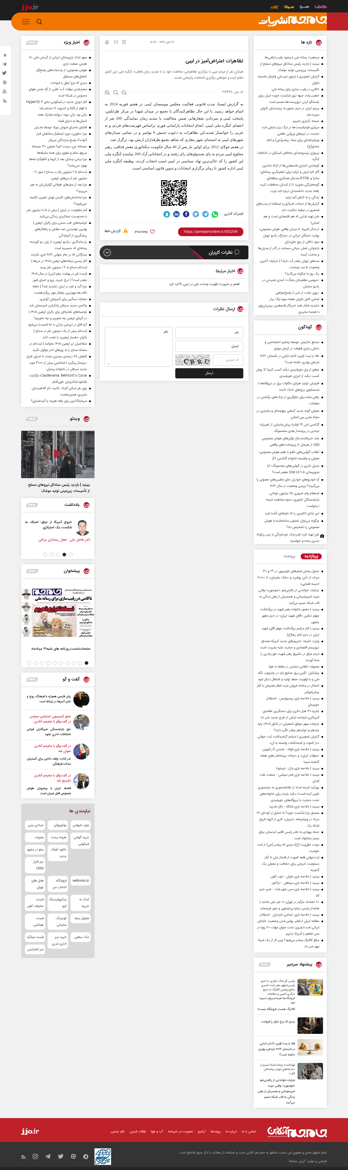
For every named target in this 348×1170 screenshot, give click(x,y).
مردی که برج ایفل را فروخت (278, 1021)
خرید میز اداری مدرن (59, 940)
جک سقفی (81, 937)
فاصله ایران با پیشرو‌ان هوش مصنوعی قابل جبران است (49, 791)
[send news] (116, 42)
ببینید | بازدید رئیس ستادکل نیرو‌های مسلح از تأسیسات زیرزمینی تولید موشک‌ (59, 488)
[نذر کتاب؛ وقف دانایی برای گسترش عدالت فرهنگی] (81, 755)
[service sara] (304, 7)
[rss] (5, 102)
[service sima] (289, 7)
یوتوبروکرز (60, 825)
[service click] (275, 7)
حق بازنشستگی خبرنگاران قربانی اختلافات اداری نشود (49, 732)
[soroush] (167, 214)
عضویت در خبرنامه (180, 1131)
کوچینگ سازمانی (61, 922)
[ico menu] (27, 21)
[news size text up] (107, 93)
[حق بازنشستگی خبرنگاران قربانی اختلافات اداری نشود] (81, 725)
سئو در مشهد (35, 849)
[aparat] (5, 83)
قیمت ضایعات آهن (35, 903)
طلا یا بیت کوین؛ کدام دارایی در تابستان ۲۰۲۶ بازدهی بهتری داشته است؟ (276, 1049)
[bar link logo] (29, 8)
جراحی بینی (36, 825)
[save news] (124, 42)
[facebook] (186, 214)
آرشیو (202, 1131)
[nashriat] (293, 22)
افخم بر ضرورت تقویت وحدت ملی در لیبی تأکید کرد (204, 284)
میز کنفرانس (35, 949)
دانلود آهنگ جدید (58, 853)
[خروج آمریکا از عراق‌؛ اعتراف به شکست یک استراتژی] (82, 527)
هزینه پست (58, 837)
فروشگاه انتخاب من (59, 884)
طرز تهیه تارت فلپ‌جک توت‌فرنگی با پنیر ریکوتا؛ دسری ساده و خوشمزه (288, 538)
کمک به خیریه (84, 903)
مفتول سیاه (82, 918)
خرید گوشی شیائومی (81, 841)
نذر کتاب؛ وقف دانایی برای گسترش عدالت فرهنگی (49, 761)
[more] (265, 964)
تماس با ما (249, 1131)
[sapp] (5, 92)
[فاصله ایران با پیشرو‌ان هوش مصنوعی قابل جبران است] (81, 784)
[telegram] (5, 65)
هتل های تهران (37, 884)
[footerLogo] (297, 1132)
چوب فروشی (81, 825)
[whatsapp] (215, 214)
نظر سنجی (118, 1131)
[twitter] (5, 74)
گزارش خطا (113, 231)
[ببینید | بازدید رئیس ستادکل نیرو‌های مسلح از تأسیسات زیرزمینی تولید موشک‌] (58, 454)
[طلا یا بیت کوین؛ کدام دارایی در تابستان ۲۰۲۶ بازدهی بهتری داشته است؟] (309, 1048)
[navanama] (321, 7)
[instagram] (5, 56)
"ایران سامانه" (297, 1161)
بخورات (39, 837)
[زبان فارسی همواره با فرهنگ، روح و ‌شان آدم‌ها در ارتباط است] (81, 699)
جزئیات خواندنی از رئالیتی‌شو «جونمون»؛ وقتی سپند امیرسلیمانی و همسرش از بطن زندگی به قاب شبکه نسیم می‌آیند (276, 1091)
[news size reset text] (115, 93)
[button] (71, 554)
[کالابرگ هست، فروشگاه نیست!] (309, 995)
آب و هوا (157, 1131)
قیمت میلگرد (35, 937)
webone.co (81, 880)
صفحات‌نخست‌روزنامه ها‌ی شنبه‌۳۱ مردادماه (60, 648)
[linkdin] (176, 214)
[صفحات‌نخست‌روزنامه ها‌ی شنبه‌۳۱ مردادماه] (58, 612)
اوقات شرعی (138, 1131)
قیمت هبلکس (38, 922)
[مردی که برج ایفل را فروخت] (309, 1025)
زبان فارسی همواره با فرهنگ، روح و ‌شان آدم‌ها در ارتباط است (49, 699)
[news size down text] (124, 93)
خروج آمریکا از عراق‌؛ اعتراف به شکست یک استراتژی (48, 524)
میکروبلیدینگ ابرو (57, 903)
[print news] (107, 43)
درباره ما (231, 1131)
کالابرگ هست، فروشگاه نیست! (276, 1009)
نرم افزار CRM (38, 865)
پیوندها (216, 1131)
